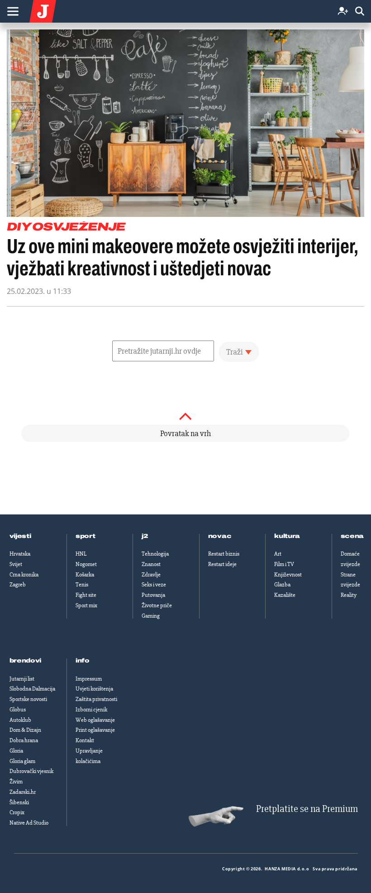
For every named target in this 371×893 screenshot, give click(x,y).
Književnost (288, 574)
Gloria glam (22, 761)
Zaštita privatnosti (96, 699)
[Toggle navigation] (12, 11)
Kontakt (85, 740)
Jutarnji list (22, 678)
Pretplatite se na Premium (307, 809)
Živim (16, 781)
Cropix (17, 812)
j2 (145, 536)
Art (277, 553)
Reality (349, 595)
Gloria (16, 750)
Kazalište (284, 595)
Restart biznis (223, 553)
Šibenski (19, 802)
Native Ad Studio (29, 822)
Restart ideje (222, 564)
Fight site (86, 595)
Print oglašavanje (95, 730)
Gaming (151, 615)
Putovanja (153, 595)
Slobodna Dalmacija (32, 688)
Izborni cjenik (91, 709)
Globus (18, 709)
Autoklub (20, 720)
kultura (287, 536)
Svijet (16, 564)
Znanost (151, 564)
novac (220, 536)
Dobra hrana (24, 740)
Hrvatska (20, 553)
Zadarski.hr (23, 792)
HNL (81, 553)
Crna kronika (24, 574)
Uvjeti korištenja (94, 688)
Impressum (89, 678)
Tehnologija (155, 553)
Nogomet (86, 564)
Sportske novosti (28, 699)
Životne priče (157, 605)
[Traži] (359, 12)
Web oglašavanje (95, 720)
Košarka (85, 574)
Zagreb (18, 584)
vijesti (20, 536)
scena (352, 536)
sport (85, 536)
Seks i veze (154, 584)
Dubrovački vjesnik (31, 771)
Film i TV (284, 564)
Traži (234, 352)
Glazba (282, 584)
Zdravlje (151, 574)
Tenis (82, 584)
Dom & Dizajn (25, 730)
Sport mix (86, 605)
